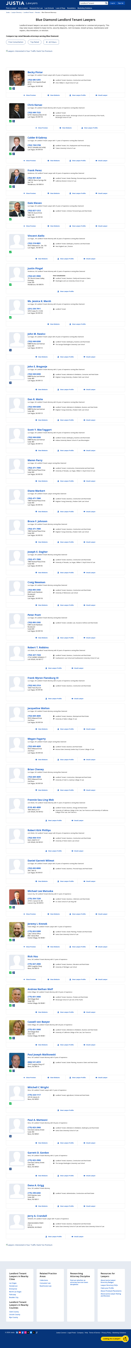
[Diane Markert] (17, 496)
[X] (34, 1332)
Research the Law (36, 8)
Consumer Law (45, 1283)
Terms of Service (94, 1332)
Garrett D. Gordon (38, 1152)
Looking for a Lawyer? (111, 1339)
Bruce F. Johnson (37, 521)
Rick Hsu (33, 956)
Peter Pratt (34, 614)
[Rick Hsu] (17, 962)
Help (86, 1332)
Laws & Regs (60, 8)
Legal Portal (72, 1332)
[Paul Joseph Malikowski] (17, 1060)
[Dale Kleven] (17, 209)
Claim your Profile (107, 1288)
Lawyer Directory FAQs (109, 1285)
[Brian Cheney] (17, 775)
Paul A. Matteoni (37, 1119)
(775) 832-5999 (34, 931)
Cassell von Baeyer (39, 1021)
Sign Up (120, 3)
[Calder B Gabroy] (17, 143)
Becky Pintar (35, 72)
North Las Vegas (15, 1292)
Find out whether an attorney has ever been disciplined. (79, 1282)
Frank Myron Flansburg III (43, 677)
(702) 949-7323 (34, 112)
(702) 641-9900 (34, 276)
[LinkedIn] (17, 1332)
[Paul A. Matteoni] (17, 1126)
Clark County (14, 1312)
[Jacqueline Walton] (17, 714)
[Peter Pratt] (17, 620)
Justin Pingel (35, 268)
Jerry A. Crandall (37, 1215)
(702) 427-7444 (34, 655)
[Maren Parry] (17, 466)
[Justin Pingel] (17, 274)
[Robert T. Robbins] (17, 653)
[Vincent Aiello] (17, 241)
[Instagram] (25, 1332)
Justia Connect (61, 1332)
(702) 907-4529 (34, 178)
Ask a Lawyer (23, 8)
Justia (8, 12)
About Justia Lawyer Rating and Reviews (111, 1295)
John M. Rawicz (36, 333)
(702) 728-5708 (34, 145)
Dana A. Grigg (36, 1185)
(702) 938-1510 (34, 837)
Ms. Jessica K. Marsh (39, 301)
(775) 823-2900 (34, 1127)
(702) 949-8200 (34, 341)
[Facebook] (22, 1332)
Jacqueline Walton (39, 708)
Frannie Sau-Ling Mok (41, 799)
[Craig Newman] (17, 588)
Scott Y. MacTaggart (40, 429)
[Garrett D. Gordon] (17, 1158)
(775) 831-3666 (34, 996)
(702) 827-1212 (34, 210)
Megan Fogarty (37, 738)
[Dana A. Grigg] (17, 1191)
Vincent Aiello (36, 235)
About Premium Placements (111, 1291)
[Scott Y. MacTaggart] (17, 435)
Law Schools (49, 8)
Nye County (13, 1317)
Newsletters (71, 8)
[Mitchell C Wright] (17, 1093)
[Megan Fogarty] (17, 744)
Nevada (37, 12)
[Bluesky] (31, 1332)
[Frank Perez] (17, 176)
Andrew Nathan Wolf (40, 989)
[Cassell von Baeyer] (17, 1027)
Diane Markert (36, 490)
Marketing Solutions (84, 8)
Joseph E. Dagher (38, 551)
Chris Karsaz (35, 104)
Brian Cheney (36, 769)
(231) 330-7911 (34, 308)
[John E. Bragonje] (17, 372)
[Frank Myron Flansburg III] (17, 683)
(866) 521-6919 (34, 1062)
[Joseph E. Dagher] (17, 557)
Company (80, 1332)
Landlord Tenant (28, 12)
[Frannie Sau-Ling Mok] (17, 805)
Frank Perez (35, 170)
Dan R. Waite (35, 399)
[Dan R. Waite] (17, 405)
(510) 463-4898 (34, 807)
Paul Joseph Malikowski (42, 1054)
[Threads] (28, 1332)
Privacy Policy (106, 1332)
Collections (44, 1280)
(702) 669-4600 (34, 716)
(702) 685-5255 (34, 79)
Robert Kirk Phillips (39, 830)
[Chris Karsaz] (17, 110)
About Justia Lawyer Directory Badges (108, 1281)
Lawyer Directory (16, 12)
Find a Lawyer (11, 8)
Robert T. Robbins (38, 647)
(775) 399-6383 (34, 1193)
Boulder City (13, 1297)
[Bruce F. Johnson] (17, 527)
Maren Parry (35, 460)
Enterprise (13, 1289)
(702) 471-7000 (34, 467)
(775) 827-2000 (34, 964)
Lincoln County (14, 1314)
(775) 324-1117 (34, 1095)
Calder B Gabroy (37, 137)
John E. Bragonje (37, 366)
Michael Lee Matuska (40, 891)
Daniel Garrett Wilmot (41, 860)
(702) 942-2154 (34, 685)
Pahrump (12, 1294)
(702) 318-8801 (34, 243)
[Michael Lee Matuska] (17, 897)
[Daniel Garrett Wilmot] (17, 866)
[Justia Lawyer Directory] (15, 3)
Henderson (13, 1286)
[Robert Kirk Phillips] (17, 836)
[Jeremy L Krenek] (17, 929)
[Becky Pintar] (17, 78)
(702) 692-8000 (34, 868)
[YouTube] (20, 1332)
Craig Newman (36, 582)
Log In (113, 3)
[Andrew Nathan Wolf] (17, 995)
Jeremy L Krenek (37, 923)
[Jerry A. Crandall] (17, 1221)
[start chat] (125, 1338)
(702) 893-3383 (34, 589)
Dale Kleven (35, 203)
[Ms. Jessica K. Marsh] (17, 307)
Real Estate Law (45, 1286)
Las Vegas (12, 1283)
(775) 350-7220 (34, 898)
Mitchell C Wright (38, 1087)
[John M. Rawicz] (17, 339)
